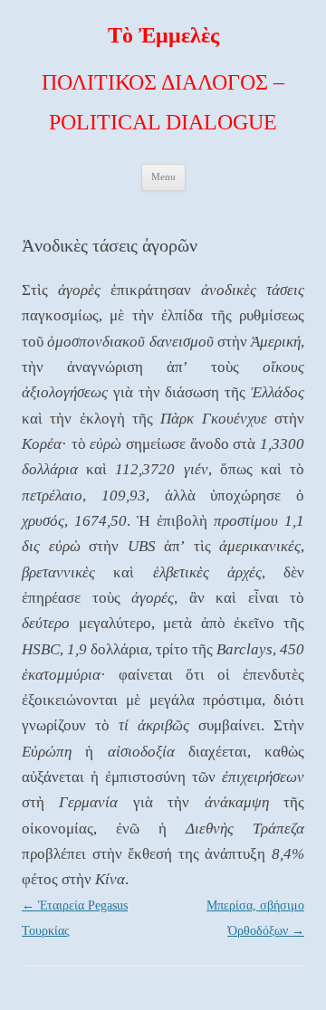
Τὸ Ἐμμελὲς (163, 35)
